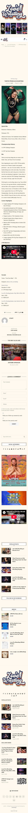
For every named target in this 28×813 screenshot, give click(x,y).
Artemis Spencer (14, 362)
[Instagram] (10, 796)
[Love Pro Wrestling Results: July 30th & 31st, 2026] (6, 579)
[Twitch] (23, 796)
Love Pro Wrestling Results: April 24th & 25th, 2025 (13, 301)
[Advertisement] (14, 62)
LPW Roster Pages (22, 44)
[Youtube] (13, 796)
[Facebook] (4, 796)
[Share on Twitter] (19, 312)
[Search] (26, 39)
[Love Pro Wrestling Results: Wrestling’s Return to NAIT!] (21, 761)
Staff (12, 83)
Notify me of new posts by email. (10, 420)
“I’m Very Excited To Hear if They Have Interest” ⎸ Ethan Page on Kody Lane (8, 750)
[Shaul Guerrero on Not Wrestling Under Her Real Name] (6, 560)
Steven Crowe (5, 285)
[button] (14, 368)
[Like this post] (16, 312)
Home (3, 44)
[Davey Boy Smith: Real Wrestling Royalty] (6, 570)
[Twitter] (7, 796)
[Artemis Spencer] (14, 352)
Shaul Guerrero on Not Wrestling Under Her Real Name (19, 560)
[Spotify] (20, 796)
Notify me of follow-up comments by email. (12, 415)
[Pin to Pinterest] (20, 312)
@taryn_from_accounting (12, 281)
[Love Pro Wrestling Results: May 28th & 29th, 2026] (21, 771)
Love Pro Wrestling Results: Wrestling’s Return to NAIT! (7, 760)
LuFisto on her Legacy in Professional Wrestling (19, 587)
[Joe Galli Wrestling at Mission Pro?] (6, 551)
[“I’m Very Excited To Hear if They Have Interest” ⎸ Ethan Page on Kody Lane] (21, 750)
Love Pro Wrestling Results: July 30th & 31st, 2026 (19, 579)
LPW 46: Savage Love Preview (7, 779)
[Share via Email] (22, 312)
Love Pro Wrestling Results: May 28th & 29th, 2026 (13, 293)
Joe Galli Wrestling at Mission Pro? (18, 549)
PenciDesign (14, 807)
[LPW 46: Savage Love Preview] (21, 781)
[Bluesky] (14, 800)
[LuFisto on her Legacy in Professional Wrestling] (6, 589)
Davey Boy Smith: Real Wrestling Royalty (18, 568)
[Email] (17, 796)
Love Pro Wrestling (11, 44)
